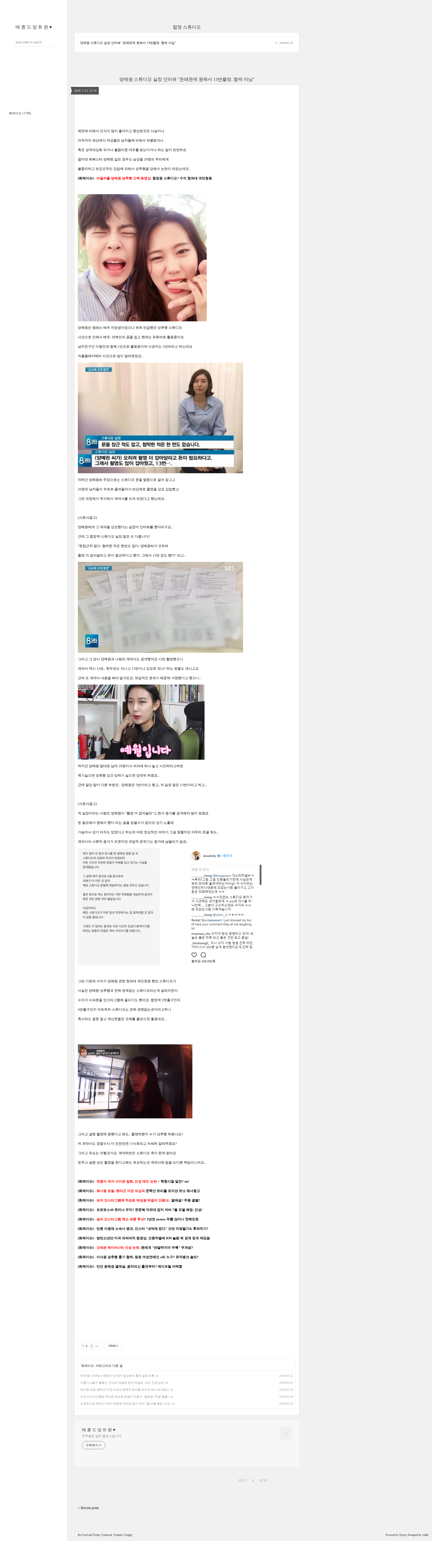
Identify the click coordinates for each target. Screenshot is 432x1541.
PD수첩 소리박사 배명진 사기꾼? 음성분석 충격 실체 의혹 (117, 1375)
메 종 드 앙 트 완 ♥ (34, 27)
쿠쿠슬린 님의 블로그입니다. (102, 1436)
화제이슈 (20, 113)
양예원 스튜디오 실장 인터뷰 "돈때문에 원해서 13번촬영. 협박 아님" (128, 43)
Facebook (107, 1534)
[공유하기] (91, 1346)
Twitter (96, 1534)
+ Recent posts (88, 1508)
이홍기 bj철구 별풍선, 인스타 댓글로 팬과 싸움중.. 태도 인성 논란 (122, 1382)
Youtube (117, 1534)
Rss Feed (83, 1534)
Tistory (403, 1534)
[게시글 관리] (97, 1346)
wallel (425, 1534)
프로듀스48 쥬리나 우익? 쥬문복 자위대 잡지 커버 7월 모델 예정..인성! (125, 1403)
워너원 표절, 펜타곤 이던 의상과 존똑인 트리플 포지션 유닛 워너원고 (124, 1389)
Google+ (128, 1534)
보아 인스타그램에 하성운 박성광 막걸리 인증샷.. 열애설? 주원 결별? (124, 1396)
